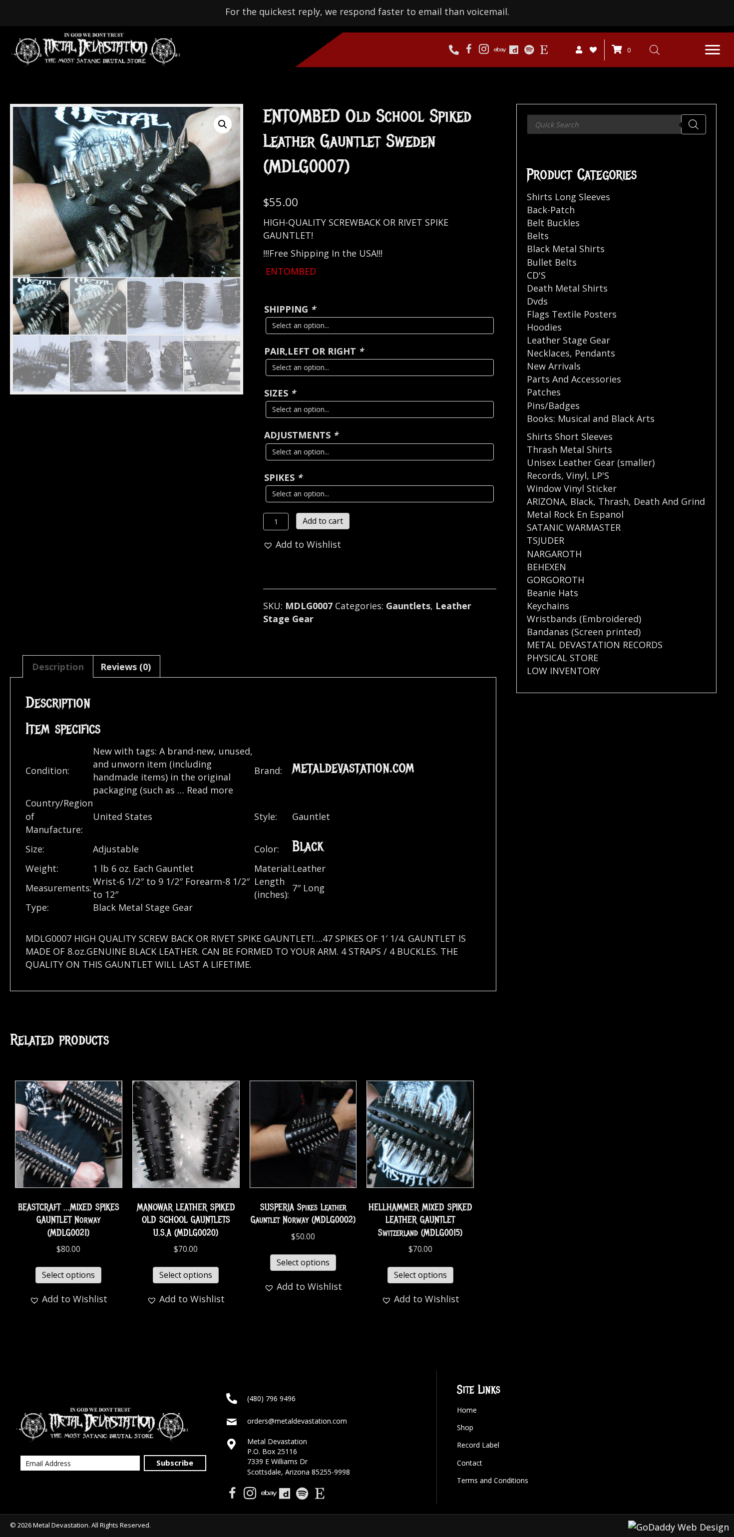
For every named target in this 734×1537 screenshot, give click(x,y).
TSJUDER (545, 540)
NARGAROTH (554, 554)
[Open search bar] (655, 49)
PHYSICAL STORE (562, 658)
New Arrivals (554, 366)
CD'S (536, 275)
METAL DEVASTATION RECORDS (595, 645)
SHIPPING (290, 309)
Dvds (537, 301)
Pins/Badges (553, 405)
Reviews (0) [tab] (125, 667)
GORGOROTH (555, 580)
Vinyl (576, 475)
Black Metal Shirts (566, 249)
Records (544, 475)
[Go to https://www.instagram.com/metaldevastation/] (484, 49)
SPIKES (283, 477)
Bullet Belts (552, 262)
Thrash (613, 501)
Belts (538, 236)
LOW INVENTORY (563, 671)
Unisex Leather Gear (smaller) (591, 462)
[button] (712, 49)
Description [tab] (58, 667)
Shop (465, 1427)
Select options (68, 1274)
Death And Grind (669, 501)
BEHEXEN (546, 567)
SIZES (280, 393)
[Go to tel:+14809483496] (454, 49)
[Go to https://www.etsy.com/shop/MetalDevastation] (544, 49)
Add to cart (323, 520)
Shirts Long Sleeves (568, 197)
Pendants (595, 353)
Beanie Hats (552, 593)
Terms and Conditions (492, 1480)
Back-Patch (551, 210)
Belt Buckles (553, 223)
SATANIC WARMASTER (574, 527)
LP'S (600, 475)
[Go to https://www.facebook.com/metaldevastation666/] (469, 49)
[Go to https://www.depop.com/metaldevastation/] (514, 49)
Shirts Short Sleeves (570, 436)
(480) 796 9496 (271, 1398)
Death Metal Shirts (567, 288)
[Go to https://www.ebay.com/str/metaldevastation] (499, 49)
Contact (469, 1463)
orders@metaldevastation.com (297, 1421)
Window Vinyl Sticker (572, 488)
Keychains (548, 606)
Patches (544, 392)
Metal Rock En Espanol (575, 514)
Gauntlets (408, 606)
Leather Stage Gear (568, 340)
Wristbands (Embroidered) (584, 619)
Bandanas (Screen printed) (584, 632)
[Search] (693, 124)
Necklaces (548, 353)
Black (581, 501)
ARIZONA (546, 501)
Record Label (478, 1445)
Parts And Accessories (574, 379)
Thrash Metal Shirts (569, 449)
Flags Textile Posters (572, 314)
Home (467, 1410)
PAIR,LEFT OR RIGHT (314, 351)
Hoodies (544, 327)
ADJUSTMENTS (301, 435)
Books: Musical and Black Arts (591, 418)
